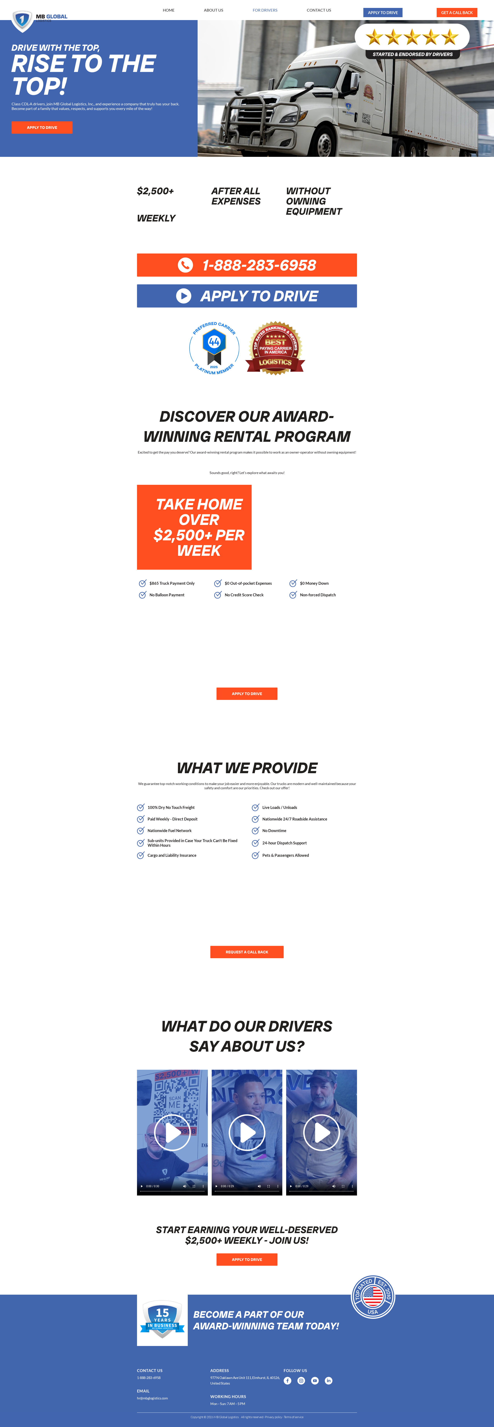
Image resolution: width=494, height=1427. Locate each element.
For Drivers (265, 10)
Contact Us (319, 10)
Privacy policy (273, 1417)
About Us (213, 10)
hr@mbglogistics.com (152, 1398)
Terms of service (294, 1417)
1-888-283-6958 (149, 1377)
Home (169, 10)
